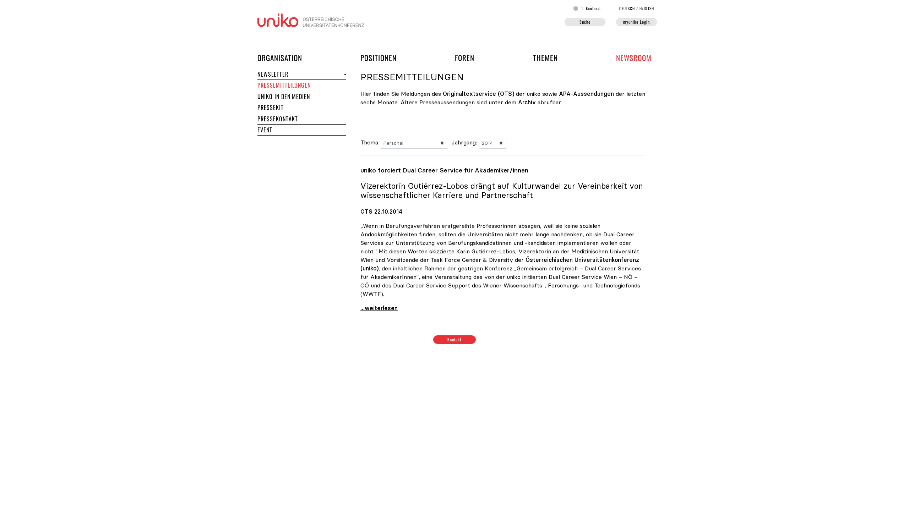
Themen (545, 57)
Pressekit (270, 107)
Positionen (378, 57)
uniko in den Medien (283, 96)
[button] (344, 74)
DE (627, 8)
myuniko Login (636, 22)
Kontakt (454, 339)
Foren (464, 57)
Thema (369, 142)
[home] (310, 19)
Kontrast (593, 8)
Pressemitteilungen (284, 85)
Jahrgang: (464, 142)
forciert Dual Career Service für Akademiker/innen (444, 170)
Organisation (279, 57)
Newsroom (634, 57)
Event (264, 130)
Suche (584, 22)
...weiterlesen (379, 308)
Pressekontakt (277, 119)
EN (646, 8)
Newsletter (272, 74)
